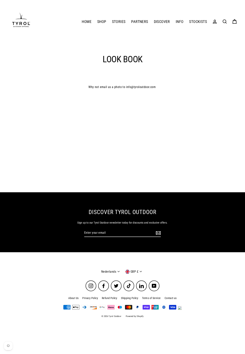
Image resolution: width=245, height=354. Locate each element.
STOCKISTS (198, 21)
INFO (180, 21)
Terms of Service (151, 298)
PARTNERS (139, 21)
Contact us (171, 298)
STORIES (119, 21)
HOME (86, 21)
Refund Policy (109, 298)
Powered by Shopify (135, 316)
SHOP (101, 21)
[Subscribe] (158, 233)
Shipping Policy (129, 298)
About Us (73, 298)
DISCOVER (162, 21)
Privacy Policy (90, 298)
